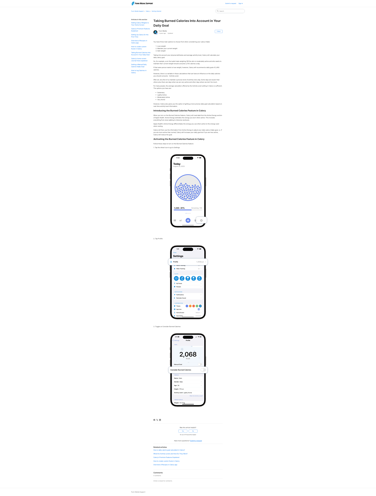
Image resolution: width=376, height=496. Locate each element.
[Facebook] (154, 420)
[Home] (142, 3)
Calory (148, 11)
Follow (219, 31)
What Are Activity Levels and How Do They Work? (170, 454)
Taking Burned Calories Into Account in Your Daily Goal (140, 54)
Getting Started (156, 11)
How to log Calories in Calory (138, 72)
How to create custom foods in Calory (138, 48)
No (193, 431)
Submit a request (230, 3)
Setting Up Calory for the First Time (139, 36)
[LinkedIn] (160, 420)
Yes (183, 431)
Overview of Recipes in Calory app (139, 42)
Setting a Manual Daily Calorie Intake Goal (139, 66)
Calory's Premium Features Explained (140, 30)
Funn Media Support (137, 11)
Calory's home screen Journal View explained (139, 60)
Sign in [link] (241, 3)
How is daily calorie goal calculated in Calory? (169, 450)
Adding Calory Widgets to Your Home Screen (140, 24)
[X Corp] (157, 420)
